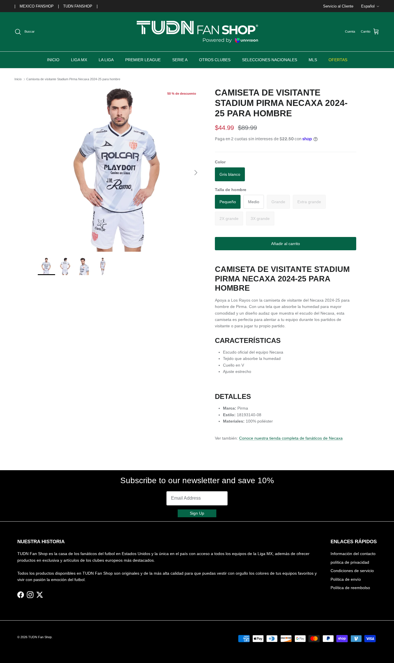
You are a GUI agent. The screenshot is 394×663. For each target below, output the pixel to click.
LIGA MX (79, 59)
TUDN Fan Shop (40, 637)
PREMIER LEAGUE (143, 59)
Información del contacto (353, 553)
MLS (313, 59)
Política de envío (346, 579)
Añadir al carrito (285, 243)
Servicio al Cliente (338, 6)
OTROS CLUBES (214, 59)
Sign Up (197, 513)
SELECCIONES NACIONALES (269, 59)
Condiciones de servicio (352, 570)
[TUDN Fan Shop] (197, 32)
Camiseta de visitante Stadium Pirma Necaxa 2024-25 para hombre (73, 79)
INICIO (53, 59)
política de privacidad (350, 562)
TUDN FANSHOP (77, 6)
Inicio (18, 79)
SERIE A (179, 59)
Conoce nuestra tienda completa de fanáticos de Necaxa (291, 438)
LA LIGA (106, 59)
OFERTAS (338, 59)
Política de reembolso (350, 587)
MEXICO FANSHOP (37, 6)
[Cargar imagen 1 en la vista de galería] (120, 169)
